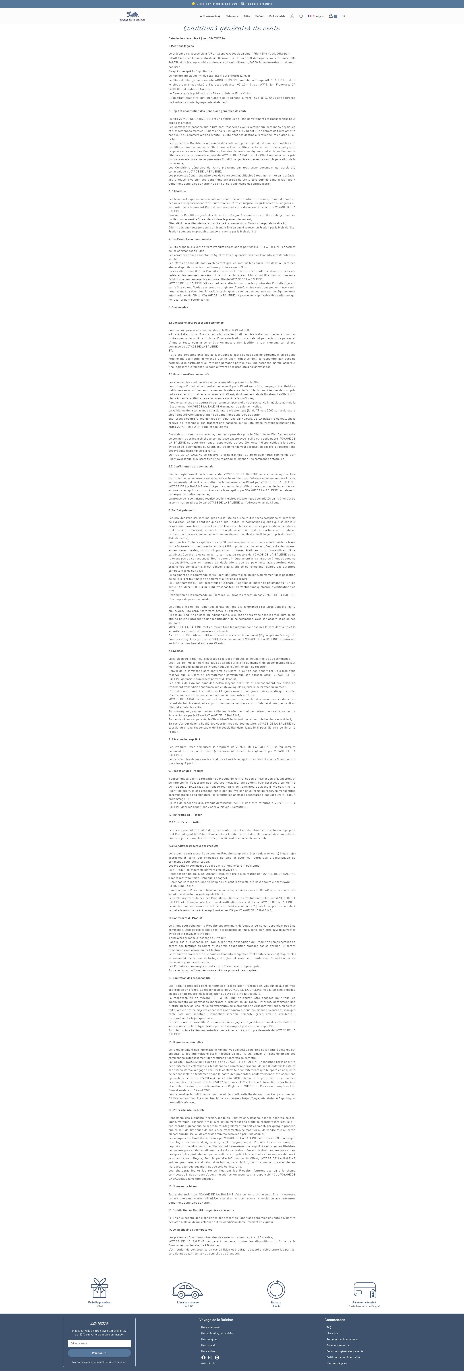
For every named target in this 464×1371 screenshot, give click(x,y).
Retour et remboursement (342, 1339)
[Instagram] (210, 1357)
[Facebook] (203, 1357)
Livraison (332, 1333)
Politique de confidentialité (343, 1357)
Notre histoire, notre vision (217, 1333)
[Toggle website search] (344, 16)
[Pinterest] (217, 1357)
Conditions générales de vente (345, 1351)
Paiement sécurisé (337, 1345)
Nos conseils (209, 1345)
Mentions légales (336, 1363)
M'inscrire (99, 1353)
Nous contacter (211, 1327)
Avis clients (208, 1363)
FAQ (328, 1327)
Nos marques (209, 1339)
